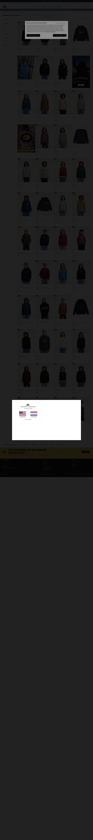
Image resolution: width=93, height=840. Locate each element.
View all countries (28, 419)
